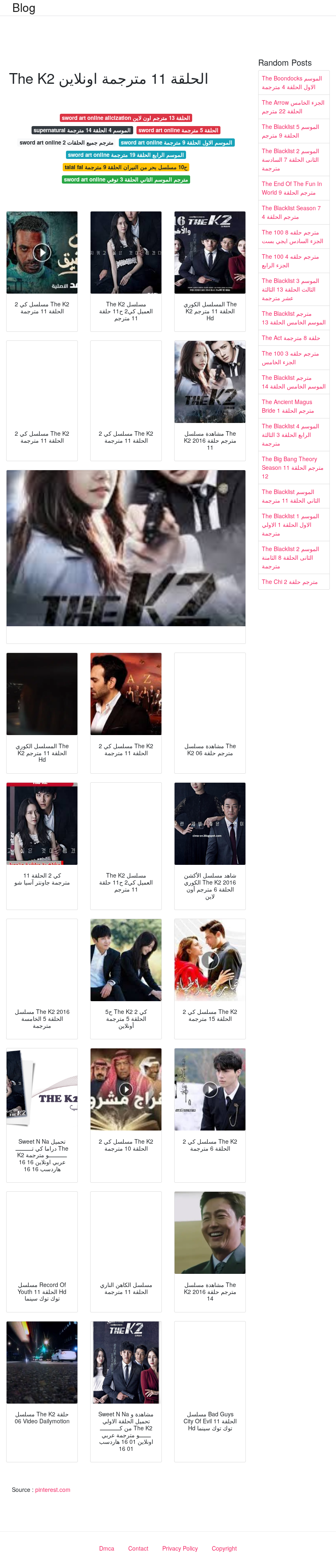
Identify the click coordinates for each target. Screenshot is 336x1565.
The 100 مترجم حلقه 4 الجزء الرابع (290, 260)
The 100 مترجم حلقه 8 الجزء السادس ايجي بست (292, 236)
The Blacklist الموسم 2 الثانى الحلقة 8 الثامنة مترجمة (290, 557)
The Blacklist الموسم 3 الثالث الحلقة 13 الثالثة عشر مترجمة (290, 289)
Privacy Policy (180, 1548)
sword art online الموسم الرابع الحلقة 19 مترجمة (126, 155)
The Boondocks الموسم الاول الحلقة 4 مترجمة (292, 82)
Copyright (224, 1548)
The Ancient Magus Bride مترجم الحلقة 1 (288, 406)
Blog (24, 7)
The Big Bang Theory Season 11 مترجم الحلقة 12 (293, 467)
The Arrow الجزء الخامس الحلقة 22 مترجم (293, 106)
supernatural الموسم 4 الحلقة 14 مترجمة (82, 130)
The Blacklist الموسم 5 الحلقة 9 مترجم (290, 130)
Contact (138, 1548)
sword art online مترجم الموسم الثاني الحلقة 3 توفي (126, 179)
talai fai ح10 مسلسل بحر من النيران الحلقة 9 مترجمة (126, 167)
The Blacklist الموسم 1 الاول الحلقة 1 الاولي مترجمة (290, 524)
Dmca (106, 1548)
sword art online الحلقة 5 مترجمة (178, 130)
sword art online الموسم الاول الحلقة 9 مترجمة (176, 142)
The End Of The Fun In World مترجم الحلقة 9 (292, 187)
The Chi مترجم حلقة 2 (290, 581)
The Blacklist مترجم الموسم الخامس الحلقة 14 (294, 381)
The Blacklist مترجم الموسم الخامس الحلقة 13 (294, 317)
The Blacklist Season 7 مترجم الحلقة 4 (291, 212)
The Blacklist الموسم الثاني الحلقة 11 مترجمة (291, 495)
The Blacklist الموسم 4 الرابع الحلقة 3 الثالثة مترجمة (290, 434)
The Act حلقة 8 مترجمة (291, 337)
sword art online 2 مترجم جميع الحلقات (67, 142)
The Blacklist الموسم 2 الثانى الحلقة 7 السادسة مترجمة (290, 159)
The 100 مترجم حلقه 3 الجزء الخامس (290, 357)
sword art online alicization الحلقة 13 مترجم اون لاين (126, 118)
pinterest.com (52, 1489)
